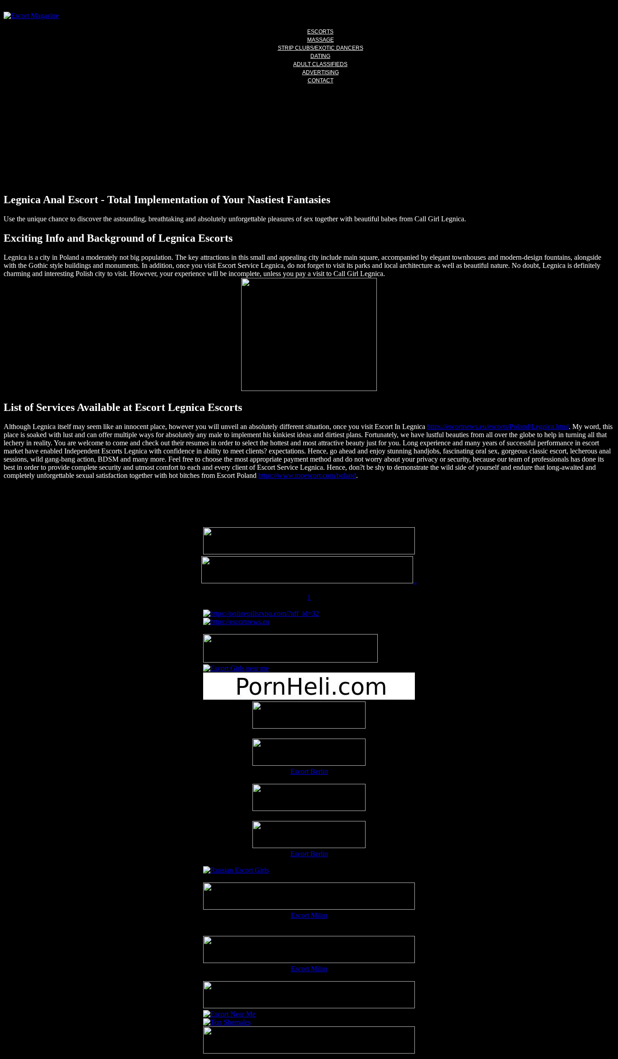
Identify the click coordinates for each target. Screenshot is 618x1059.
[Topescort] (309, 1006)
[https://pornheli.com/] (290, 660)
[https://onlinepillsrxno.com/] (261, 613)
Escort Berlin (309, 771)
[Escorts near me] (236, 668)
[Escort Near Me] (229, 1014)
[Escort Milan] (309, 907)
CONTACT (320, 80)
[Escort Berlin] (309, 753)
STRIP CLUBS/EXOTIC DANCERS (320, 48)
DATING (320, 56)
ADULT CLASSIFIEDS (320, 64)
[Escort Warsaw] (309, 1051)
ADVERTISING (320, 72)
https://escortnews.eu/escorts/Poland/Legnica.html (498, 426)
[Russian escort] (236, 870)
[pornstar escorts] (307, 581)
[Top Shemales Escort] (227, 1022)
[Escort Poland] (309, 552)
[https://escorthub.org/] (309, 715)
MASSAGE (320, 40)
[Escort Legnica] (309, 388)
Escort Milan (309, 915)
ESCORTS (320, 32)
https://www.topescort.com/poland (307, 475)
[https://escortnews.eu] (236, 621)
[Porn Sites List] (309, 697)
